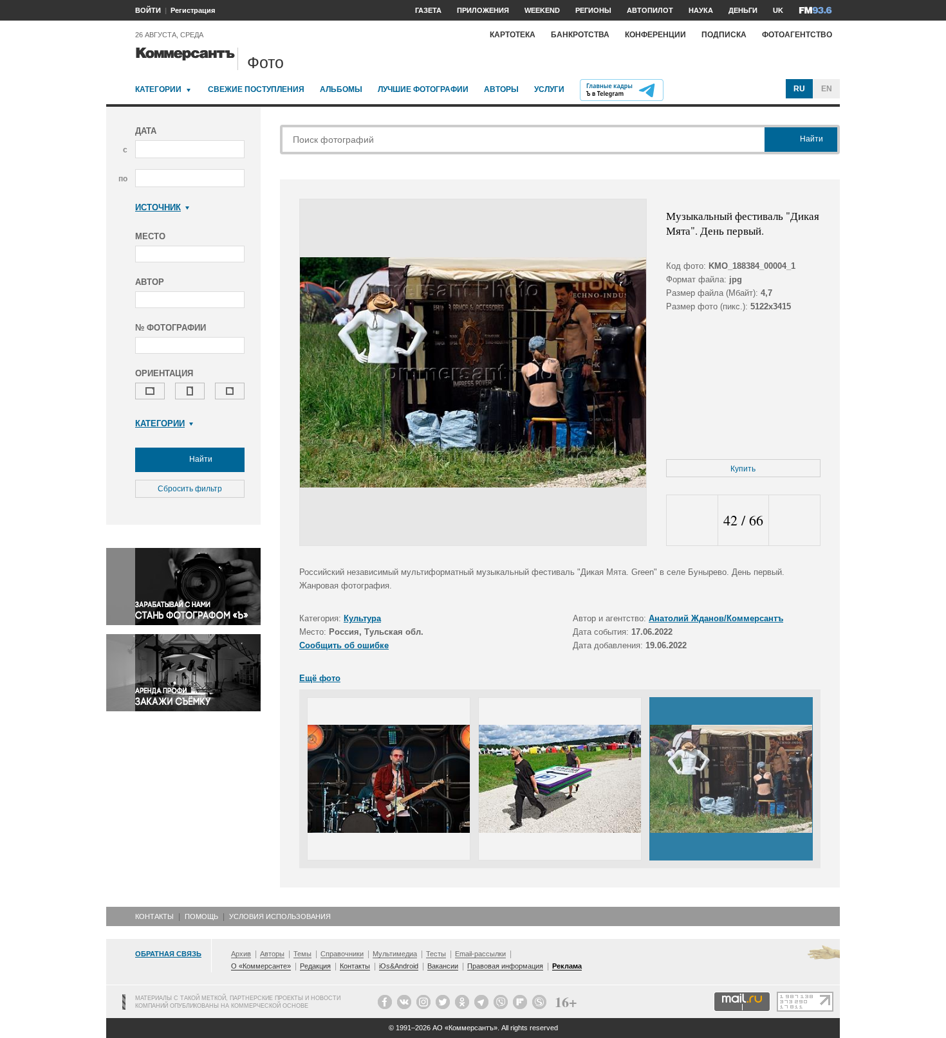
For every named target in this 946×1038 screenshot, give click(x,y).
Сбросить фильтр (190, 488)
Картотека (512, 34)
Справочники (342, 954)
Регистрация (193, 10)
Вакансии (442, 966)
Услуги (549, 89)
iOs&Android (398, 966)
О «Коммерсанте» (261, 966)
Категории (158, 89)
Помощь (201, 916)
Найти (199, 459)
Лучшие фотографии (423, 89)
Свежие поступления (256, 89)
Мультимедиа (395, 954)
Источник (158, 207)
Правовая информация (505, 966)
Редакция (315, 966)
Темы (302, 954)
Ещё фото (319, 678)
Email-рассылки (480, 954)
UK (778, 10)
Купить (743, 468)
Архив (241, 954)
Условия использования (280, 916)
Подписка (724, 34)
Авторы (501, 89)
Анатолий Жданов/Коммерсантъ (716, 618)
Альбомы (341, 89)
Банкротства (580, 34)
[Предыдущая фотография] (692, 520)
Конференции (655, 34)
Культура (362, 618)
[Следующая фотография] (794, 520)
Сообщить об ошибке (344, 645)
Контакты (154, 916)
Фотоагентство (797, 34)
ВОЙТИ (148, 10)
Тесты (436, 954)
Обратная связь (168, 954)
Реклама (567, 966)
